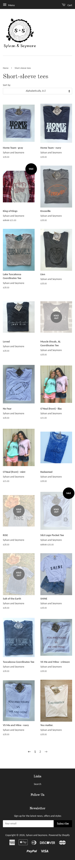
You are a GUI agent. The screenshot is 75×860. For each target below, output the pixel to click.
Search (37, 784)
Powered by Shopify (59, 835)
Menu (11, 5)
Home (5, 68)
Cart (69, 5)
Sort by (6, 85)
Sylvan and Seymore (36, 835)
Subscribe (63, 823)
